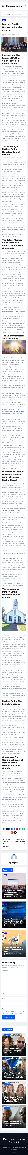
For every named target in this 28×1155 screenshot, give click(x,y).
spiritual (4, 174)
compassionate (17, 411)
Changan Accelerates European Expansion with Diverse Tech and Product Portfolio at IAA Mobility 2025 (13, 923)
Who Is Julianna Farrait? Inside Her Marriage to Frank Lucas (13, 1123)
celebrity (7, 1035)
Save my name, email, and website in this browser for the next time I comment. (13, 1012)
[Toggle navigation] (2, 6)
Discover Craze (14, 6)
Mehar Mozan (9, 896)
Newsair (22, 1147)
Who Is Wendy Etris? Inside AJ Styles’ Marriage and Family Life (13, 1075)
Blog (4, 20)
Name (4, 993)
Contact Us (15, 1152)
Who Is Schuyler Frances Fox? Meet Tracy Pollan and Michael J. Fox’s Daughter (13, 1100)
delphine (9, 34)
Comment (5, 970)
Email (4, 998)
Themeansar (14, 1149)
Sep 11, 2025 (19, 925)
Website (4, 1004)
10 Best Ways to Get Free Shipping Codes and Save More (13, 950)
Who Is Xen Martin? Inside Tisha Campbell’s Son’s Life (13, 1051)
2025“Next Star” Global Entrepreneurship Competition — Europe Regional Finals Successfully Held (13, 894)
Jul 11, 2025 (19, 953)
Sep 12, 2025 (19, 896)
